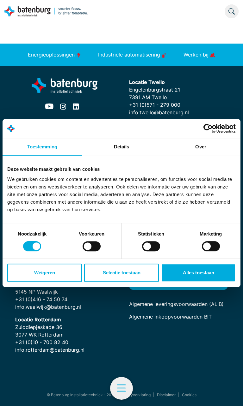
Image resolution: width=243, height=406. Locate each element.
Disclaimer (166, 394)
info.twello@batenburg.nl (159, 112)
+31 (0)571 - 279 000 (154, 105)
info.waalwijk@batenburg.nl (48, 307)
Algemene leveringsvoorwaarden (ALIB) (176, 304)
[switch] (92, 246)
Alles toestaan (198, 272)
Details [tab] (121, 146)
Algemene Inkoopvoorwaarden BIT (170, 316)
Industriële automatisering (130, 54)
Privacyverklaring (135, 394)
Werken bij (197, 54)
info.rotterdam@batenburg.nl (49, 350)
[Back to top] (230, 393)
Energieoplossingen (52, 54)
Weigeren (44, 272)
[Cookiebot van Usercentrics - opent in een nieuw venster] (208, 128)
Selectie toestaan (121, 272)
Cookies (189, 394)
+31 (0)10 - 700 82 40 (41, 342)
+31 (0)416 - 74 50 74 (41, 299)
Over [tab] (200, 146)
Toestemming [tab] (42, 146)
